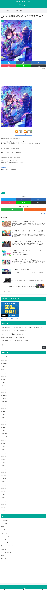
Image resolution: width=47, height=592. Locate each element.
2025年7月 (3, 373)
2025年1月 (3, 392)
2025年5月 (3, 379)
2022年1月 (3, 507)
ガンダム (3, 530)
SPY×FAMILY (4, 520)
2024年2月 (3, 427)
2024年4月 (3, 421)
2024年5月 (3, 417)
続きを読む (3, 167)
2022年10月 (4, 478)
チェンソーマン (5, 536)
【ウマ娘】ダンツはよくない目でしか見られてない (14, 330)
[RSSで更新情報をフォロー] (35, 209)
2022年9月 (3, 481)
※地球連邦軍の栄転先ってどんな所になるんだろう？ (14, 337)
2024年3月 (3, 424)
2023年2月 (3, 465)
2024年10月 (4, 401)
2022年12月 (4, 472)
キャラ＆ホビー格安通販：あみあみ (23, 135)
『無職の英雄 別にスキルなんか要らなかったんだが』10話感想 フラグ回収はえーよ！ (22, 327)
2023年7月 (3, 449)
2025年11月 (4, 360)
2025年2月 (3, 389)
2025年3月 (3, 385)
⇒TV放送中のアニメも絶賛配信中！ (10, 318)
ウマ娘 (3, 192)
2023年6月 (3, 453)
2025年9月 (3, 366)
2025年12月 (4, 357)
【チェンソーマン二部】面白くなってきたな (12, 334)
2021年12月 (4, 510)
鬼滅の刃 (3, 558)
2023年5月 (3, 456)
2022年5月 (3, 494)
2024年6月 (3, 414)
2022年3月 (3, 501)
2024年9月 (3, 405)
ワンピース (4, 539)
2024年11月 (4, 398)
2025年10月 (4, 363)
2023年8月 (3, 446)
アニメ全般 (4, 523)
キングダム (4, 533)
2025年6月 (3, 376)
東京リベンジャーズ (6, 552)
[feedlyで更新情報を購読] (12, 209)
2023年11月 (4, 437)
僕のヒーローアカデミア (7, 546)
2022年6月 (3, 491)
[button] (43, 293)
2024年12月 (4, 395)
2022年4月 (3, 497)
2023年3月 (3, 462)
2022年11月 (4, 475)
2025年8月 (3, 369)
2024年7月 (3, 411)
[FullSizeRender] (16, 126)
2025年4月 (3, 382)
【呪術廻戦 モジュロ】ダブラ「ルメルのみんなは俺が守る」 (16, 340)
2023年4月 (3, 459)
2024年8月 (3, 408)
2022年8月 (3, 485)
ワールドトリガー (5, 542)
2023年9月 (3, 443)
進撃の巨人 (4, 555)
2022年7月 (3, 488)
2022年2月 (3, 504)
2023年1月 (3, 469)
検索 (2, 345)
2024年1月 (3, 430)
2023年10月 (4, 440)
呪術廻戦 (3, 549)
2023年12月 (4, 433)
